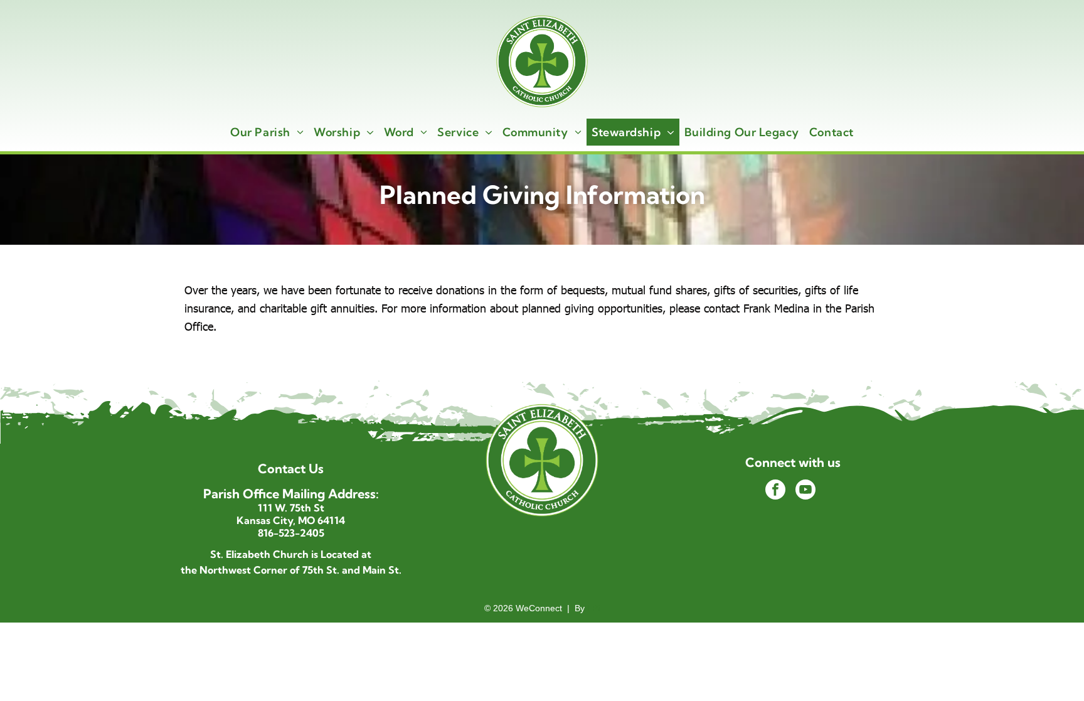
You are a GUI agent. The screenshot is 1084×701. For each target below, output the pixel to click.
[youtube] (805, 491)
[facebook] (775, 491)
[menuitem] (267, 132)
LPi (593, 608)
